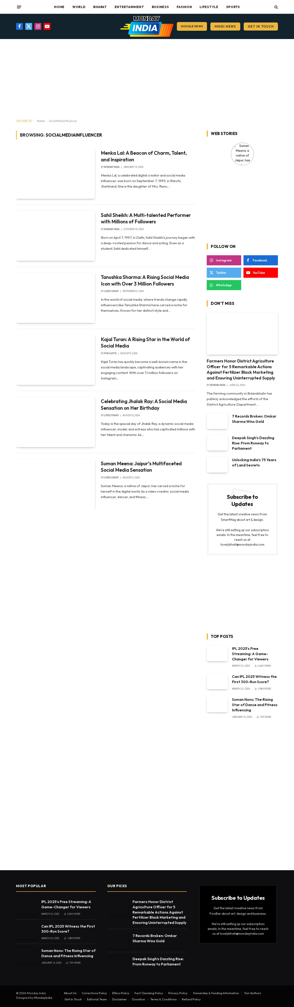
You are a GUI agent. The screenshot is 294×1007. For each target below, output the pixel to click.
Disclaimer (119, 999)
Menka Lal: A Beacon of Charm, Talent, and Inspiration (144, 156)
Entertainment (129, 7)
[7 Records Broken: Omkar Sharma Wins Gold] (217, 421)
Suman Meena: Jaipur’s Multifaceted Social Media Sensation (141, 466)
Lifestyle (209, 7)
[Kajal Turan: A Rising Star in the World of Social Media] (55, 360)
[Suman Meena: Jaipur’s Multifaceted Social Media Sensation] (55, 484)
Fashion (184, 7)
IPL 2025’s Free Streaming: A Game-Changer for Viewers (250, 653)
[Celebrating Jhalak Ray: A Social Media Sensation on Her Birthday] (55, 422)
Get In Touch (261, 26)
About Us (70, 993)
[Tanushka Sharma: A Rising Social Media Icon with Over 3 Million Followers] (55, 298)
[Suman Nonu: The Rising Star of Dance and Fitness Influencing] (217, 704)
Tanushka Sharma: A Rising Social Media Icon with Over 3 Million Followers (145, 280)
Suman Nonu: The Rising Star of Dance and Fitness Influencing (254, 704)
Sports (233, 7)
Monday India (111, 167)
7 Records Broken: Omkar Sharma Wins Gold (254, 419)
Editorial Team (97, 999)
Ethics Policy (120, 993)
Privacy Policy (178, 993)
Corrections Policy (94, 993)
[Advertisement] (147, 79)
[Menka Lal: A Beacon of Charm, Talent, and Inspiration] (55, 174)
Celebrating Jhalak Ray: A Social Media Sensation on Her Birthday (144, 404)
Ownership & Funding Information (216, 993)
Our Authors (252, 993)
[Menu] (19, 7)
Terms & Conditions (163, 999)
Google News (192, 26)
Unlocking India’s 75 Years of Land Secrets (254, 462)
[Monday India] (146, 26)
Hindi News (225, 26)
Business (160, 7)
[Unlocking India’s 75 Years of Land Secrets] (217, 465)
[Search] (276, 7)
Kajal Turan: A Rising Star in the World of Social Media (145, 342)
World (79, 7)
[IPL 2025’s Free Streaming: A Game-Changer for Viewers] (217, 653)
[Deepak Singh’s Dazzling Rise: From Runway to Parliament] (217, 443)
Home (59, 7)
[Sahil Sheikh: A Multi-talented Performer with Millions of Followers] (55, 236)
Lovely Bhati (111, 291)
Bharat (100, 7)
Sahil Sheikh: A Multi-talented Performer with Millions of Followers (146, 218)
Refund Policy (191, 999)
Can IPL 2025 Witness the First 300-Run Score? (254, 679)
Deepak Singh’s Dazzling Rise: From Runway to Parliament (253, 443)
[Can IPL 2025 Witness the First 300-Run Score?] (217, 681)
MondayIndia (43, 997)
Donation (138, 999)
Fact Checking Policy (149, 993)
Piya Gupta (110, 353)
